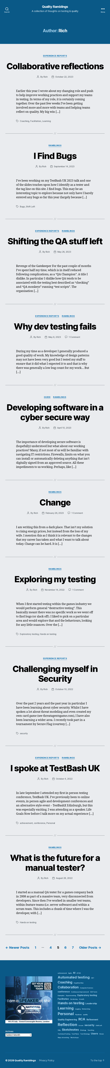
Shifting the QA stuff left (55, 241)
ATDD (79, 973)
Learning (46, 121)
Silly (59, 1030)
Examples (61, 995)
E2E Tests (93, 992)
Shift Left (30, 206)
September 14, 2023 (64, 166)
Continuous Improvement (80, 992)
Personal (50, 823)
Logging (78, 1009)
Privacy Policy (46, 1060)
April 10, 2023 (64, 427)
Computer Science (86, 988)
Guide (47, 397)
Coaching (24, 121)
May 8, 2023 (54, 337)
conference (39, 823)
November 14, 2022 (55, 589)
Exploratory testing (29, 634)
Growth (81, 999)
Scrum (80, 1025)
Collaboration (68, 987)
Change (54, 502)
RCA (81, 1019)
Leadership (91, 1003)
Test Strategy (85, 1034)
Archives (9, 1031)
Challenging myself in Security (55, 674)
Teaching (90, 1030)
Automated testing (74, 977)
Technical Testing (64, 1034)
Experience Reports (55, 56)
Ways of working (63, 1037)
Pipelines (78, 1015)
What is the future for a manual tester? (55, 863)
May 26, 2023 (64, 251)
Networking (86, 1009)
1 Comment (74, 337)
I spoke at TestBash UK (55, 768)
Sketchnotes (70, 1029)
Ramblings (55, 145)
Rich (45, 76)
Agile (70, 973)
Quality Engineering (67, 1019)
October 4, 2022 (64, 778)
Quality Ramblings (55, 6)
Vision (101, 1034)
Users (94, 1033)
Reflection (67, 1024)
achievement (26, 823)
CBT (92, 978)
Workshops (74, 1037)
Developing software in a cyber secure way (55, 412)
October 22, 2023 (64, 76)
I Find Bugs (55, 156)
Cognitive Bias (79, 983)
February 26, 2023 (55, 513)
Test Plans (75, 1034)
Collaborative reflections (55, 66)
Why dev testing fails (55, 326)
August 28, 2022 (64, 878)
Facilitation (35, 121)
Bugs (22, 206)
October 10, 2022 (64, 689)
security (24, 733)
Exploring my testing (55, 579)
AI (74, 972)
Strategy (83, 1030)
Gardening (74, 999)
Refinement (92, 1019)
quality (85, 1015)
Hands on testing (48, 634)
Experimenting (71, 995)
